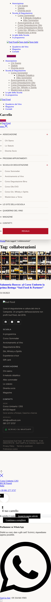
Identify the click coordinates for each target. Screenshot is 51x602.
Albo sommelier (10, 380)
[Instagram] (12, 321)
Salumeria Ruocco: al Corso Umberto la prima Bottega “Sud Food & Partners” (22, 286)
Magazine (7, 392)
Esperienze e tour (11, 355)
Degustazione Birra (11, 347)
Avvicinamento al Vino (13, 342)
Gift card (7, 360)
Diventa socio (9, 388)
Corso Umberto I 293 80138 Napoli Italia (9, 483)
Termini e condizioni (25, 446)
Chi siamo (7, 371)
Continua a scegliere (16, 520)
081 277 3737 (9, 423)
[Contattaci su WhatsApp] (1, 600)
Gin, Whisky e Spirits (12, 351)
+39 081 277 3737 (8, 490)
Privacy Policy (8, 446)
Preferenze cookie (10, 449)
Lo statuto (7, 384)
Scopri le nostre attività (28, 516)
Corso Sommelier (11, 338)
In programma (9, 334)
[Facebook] (5, 321)
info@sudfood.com (12, 420)
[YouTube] (18, 321)
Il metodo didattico (11, 375)
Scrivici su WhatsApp (19, 429)
